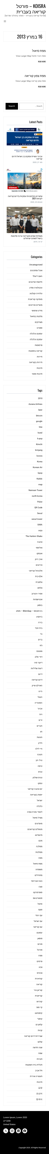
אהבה (39, 542)
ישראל (39, 800)
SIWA (39, 524)
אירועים (39, 565)
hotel (40, 433)
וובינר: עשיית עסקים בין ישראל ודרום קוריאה (27, 157)
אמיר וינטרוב (36, 593)
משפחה (39, 869)
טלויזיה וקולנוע (36, 293)
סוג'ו (40, 887)
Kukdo (39, 479)
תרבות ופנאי (37, 374)
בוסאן (39, 605)
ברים (40, 639)
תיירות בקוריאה (35, 362)
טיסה (40, 766)
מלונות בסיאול (36, 316)
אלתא (39, 588)
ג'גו (41, 645)
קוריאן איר (38, 990)
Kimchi (39, 444)
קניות (40, 1030)
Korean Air (37, 467)
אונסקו (39, 553)
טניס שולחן (37, 777)
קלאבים (39, 1024)
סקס (40, 909)
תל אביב (38, 1070)
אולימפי (39, 548)
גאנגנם (39, 651)
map (40, 484)
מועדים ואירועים (35, 305)
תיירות (39, 357)
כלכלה (39, 806)
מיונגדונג (38, 835)
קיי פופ (39, 1007)
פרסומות (38, 345)
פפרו (40, 955)
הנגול (40, 697)
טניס (40, 772)
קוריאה (39, 984)
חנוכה (39, 754)
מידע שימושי (37, 310)
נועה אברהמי (36, 881)
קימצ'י (39, 1019)
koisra (39, 456)
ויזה (40, 714)
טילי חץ (39, 760)
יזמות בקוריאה (36, 795)
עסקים (39, 933)
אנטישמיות (37, 599)
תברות (39, 1059)
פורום (40, 944)
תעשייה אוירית (36, 1076)
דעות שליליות (36, 668)
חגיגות (39, 737)
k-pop (39, 438)
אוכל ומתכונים (36, 270)
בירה (40, 622)
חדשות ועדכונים (35, 282)
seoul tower (37, 519)
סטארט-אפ (37, 898)
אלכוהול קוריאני (35, 571)
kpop (40, 473)
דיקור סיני (38, 662)
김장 (40, 1088)
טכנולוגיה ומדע (35, 288)
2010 (40, 398)
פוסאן (39, 938)
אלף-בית (38, 576)
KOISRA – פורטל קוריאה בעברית (31, 9)
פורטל (39, 950)
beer (40, 410)
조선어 (39, 1093)
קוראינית (38, 978)
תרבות (39, 368)
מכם (40, 840)
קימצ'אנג (38, 1013)
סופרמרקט (37, 892)
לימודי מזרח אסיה (34, 812)
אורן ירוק (38, 559)
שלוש (40, 1042)
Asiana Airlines (35, 404)
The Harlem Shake (34, 536)
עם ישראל (38, 921)
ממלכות (39, 852)
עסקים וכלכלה (36, 333)
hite (40, 427)
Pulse (39, 502)
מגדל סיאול (37, 818)
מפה (40, 858)
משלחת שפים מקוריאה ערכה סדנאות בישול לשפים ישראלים (26, 237)
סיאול (40, 904)
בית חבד (38, 628)
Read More (42, 61)
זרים (40, 720)
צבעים (39, 973)
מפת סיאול (39, 50)
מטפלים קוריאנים (34, 829)
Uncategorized (35, 264)
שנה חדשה (37, 1047)
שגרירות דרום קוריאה (33, 1036)
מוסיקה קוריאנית (35, 299)
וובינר (40, 708)
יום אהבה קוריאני (35, 789)
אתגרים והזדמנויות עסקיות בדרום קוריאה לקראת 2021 (25, 197)
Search (12, 106)
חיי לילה (38, 749)
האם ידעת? (37, 276)
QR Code (38, 507)
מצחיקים (38, 322)
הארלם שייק (37, 685)
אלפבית (39, 582)
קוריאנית (38, 996)
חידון (40, 743)
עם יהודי (38, 915)
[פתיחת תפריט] (5, 21)
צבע (40, 967)
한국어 (39, 1099)
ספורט (39, 328)
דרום (40, 674)
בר (41, 634)
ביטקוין (39, 617)
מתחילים (38, 875)
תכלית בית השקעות (33, 1065)
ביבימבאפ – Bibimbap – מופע (29, 611)
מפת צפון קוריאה (35, 75)
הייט (40, 691)
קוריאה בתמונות (35, 351)
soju (40, 530)
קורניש (39, 1001)
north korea (37, 496)
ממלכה (39, 846)
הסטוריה (38, 703)
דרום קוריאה (37, 680)
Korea (39, 461)
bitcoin (39, 415)
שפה (40, 1053)
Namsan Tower (35, 490)
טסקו (40, 783)
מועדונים (38, 823)
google (39, 421)
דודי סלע (38, 657)
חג (41, 731)
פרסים (39, 961)
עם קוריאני (37, 927)
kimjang (38, 450)
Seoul (39, 513)
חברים (39, 726)
